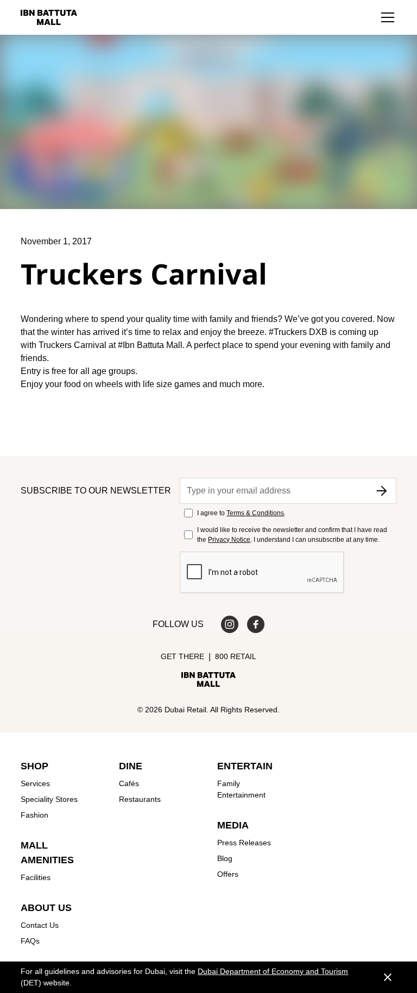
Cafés (129, 783)
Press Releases (244, 842)
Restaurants (140, 799)
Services (35, 783)
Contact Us (40, 925)
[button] (388, 17)
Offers (227, 874)
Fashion (34, 815)
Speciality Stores (49, 799)
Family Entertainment (241, 789)
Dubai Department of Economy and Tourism (273, 971)
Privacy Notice (229, 539)
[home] (49, 18)
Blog (224, 858)
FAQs (30, 941)
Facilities (35, 877)
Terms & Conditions (255, 513)
